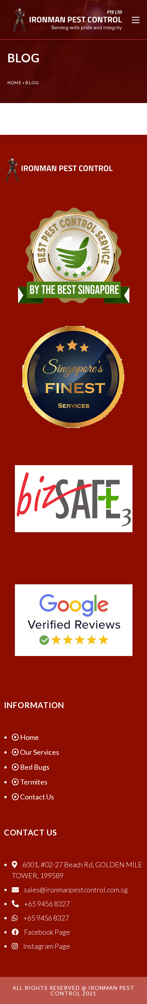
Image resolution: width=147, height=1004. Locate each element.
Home (14, 82)
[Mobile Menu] (136, 19)
